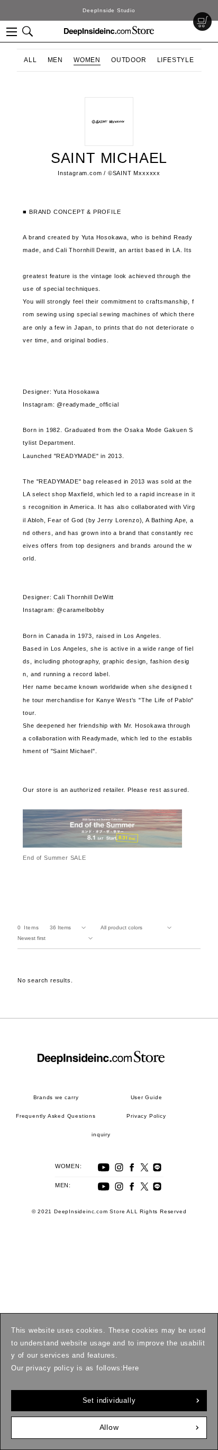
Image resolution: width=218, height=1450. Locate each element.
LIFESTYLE (175, 60)
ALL (30, 60)
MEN (55, 60)
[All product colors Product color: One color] (138, 927)
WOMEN (87, 60)
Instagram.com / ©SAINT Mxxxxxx (109, 173)
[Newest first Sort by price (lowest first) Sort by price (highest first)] (57, 938)
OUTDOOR (129, 60)
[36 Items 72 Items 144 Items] (70, 927)
